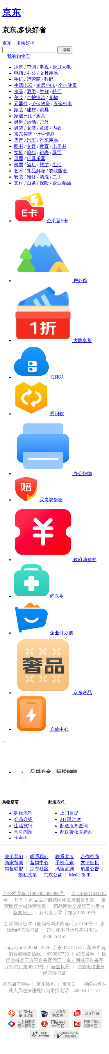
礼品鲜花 (36, 170)
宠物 (53, 97)
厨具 (40, 115)
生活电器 (23, 85)
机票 (18, 164)
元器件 (21, 103)
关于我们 (14, 856)
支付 (18, 182)
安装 (18, 176)
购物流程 (23, 812)
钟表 (44, 152)
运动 (31, 121)
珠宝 (57, 152)
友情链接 (90, 862)
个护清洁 (36, 97)
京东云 (69, 984)
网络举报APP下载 (54, 1023)
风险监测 (64, 868)
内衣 (57, 128)
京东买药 (23, 134)
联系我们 (39, 856)
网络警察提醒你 (54, 1013)
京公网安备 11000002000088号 (34, 893)
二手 (57, 176)
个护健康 (67, 85)
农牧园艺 (58, 170)
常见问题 (23, 832)
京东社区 (39, 868)
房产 (18, 140)
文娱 (31, 146)
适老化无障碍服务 (40, 1034)
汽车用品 (49, 140)
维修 (31, 176)
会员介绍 (23, 819)
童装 (44, 128)
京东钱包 (46, 984)
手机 (18, 79)
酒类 (31, 91)
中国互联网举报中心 (22, 1023)
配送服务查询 (74, 825)
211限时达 (70, 819)
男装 (18, 128)
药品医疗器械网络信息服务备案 (62, 899)
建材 (31, 109)
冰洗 (18, 67)
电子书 (59, 146)
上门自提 (69, 812)
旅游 (44, 164)
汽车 (31, 140)
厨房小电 (45, 85)
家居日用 (23, 115)
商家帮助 (14, 862)
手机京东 (64, 862)
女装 (31, 128)
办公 (31, 73)
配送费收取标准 (76, 832)
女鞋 (18, 152)
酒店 (31, 164)
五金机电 (62, 103)
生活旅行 (23, 825)
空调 (31, 67)
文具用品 (49, 73)
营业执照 (61, 966)
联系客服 (64, 856)
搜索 (65, 50)
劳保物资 (40, 103)
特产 (57, 91)
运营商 (34, 79)
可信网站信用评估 (22, 1013)
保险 (44, 182)
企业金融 (61, 182)
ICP (19, 899)
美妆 (18, 97)
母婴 (18, 158)
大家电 (21, 838)
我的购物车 (18, 56)
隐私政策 (27, 874)
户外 (44, 121)
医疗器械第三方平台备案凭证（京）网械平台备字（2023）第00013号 (55, 960)
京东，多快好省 (18, 43)
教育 (44, 146)
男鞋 (18, 121)
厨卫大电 (61, 67)
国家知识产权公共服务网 (66, 1034)
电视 (44, 67)
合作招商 (90, 856)
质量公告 (90, 868)
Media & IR (80, 874)
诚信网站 (87, 1013)
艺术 (18, 170)
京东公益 (53, 874)
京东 (11, 12)
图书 (18, 146)
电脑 (18, 73)
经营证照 (86, 953)
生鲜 (44, 91)
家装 (18, 109)
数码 (48, 79)
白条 (31, 182)
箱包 (31, 152)
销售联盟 (14, 868)
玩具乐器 (36, 158)
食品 (18, 91)
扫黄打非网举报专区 (87, 1023)
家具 (44, 109)
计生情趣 (45, 134)
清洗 (44, 176)
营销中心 (39, 862)
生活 (57, 164)
